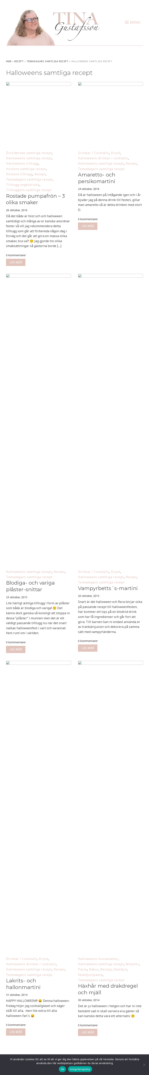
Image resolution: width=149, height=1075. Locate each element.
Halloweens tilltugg (22, 163)
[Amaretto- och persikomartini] (110, 84)
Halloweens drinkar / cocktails (103, 158)
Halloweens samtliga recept (29, 158)
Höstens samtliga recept (26, 169)
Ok (62, 1069)
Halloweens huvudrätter (98, 959)
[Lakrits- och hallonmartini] (38, 663)
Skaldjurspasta (90, 975)
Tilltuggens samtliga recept (29, 190)
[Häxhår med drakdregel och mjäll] (110, 663)
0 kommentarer (16, 255)
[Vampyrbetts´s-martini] (110, 276)
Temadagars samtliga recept (47, 61)
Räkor (94, 969)
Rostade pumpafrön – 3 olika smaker (35, 199)
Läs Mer (15, 262)
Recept (19, 61)
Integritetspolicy (80, 1069)
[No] (144, 1065)
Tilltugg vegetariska (22, 185)
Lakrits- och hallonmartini (23, 984)
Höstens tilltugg (19, 174)
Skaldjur (120, 969)
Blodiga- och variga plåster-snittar (30, 586)
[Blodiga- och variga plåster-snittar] (38, 276)
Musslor (132, 964)
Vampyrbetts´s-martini (108, 588)
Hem (8, 61)
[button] (133, 22)
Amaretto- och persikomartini (96, 178)
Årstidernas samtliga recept (29, 153)
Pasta (82, 969)
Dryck (115, 153)
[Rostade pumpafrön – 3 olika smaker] (38, 84)
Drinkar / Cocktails (93, 153)
